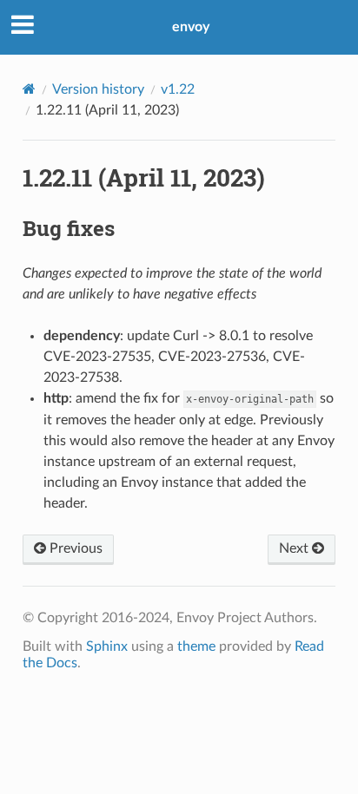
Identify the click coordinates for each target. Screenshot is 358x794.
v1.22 (178, 89)
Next (295, 548)
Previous (74, 548)
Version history (98, 89)
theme (196, 646)
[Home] (29, 89)
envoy (190, 27)
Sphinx (107, 646)
